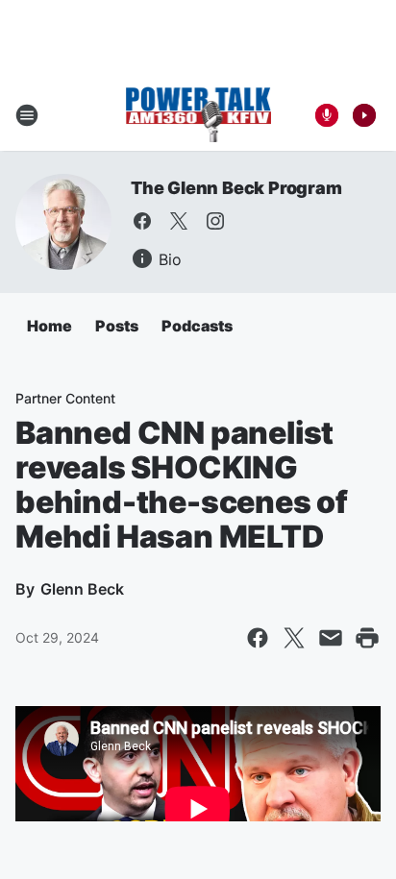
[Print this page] (367, 637)
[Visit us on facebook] (142, 220)
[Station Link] (198, 115)
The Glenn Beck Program (236, 188)
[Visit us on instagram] (215, 220)
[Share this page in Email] (330, 637)
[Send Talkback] (326, 115)
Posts (116, 325)
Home (49, 325)
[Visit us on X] (178, 220)
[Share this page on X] (294, 637)
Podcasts (197, 325)
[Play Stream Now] (364, 115)
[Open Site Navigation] (26, 115)
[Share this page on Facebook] (257, 637)
